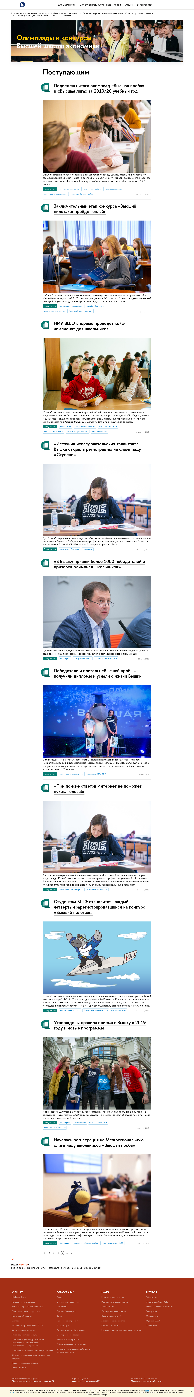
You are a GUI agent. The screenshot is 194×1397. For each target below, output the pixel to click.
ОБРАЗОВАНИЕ (65, 1292)
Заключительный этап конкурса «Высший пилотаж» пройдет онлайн (95, 208)
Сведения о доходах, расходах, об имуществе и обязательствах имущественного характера (28, 1342)
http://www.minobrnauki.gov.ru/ (25, 1378)
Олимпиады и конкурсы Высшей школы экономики (37, 16)
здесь (147, 1390)
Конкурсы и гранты (110, 1325)
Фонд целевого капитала (23, 1330)
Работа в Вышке (19, 1367)
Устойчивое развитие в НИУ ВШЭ (27, 1306)
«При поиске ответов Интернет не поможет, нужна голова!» (98, 788)
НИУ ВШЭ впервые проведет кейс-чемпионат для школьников (90, 326)
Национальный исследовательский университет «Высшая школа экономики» (44, 13)
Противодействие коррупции (25, 1334)
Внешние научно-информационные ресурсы (121, 1330)
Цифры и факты (19, 1297)
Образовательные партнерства (71, 1344)
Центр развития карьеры (68, 1334)
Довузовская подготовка (68, 1301)
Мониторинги (107, 1306)
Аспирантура (63, 1325)
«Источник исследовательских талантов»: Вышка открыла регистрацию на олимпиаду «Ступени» (97, 449)
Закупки (15, 1320)
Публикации (151, 1325)
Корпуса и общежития (22, 1316)
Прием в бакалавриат (67, 1311)
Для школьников (67, 4)
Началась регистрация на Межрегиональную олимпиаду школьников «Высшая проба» (99, 1142)
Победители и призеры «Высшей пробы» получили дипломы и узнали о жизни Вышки (98, 673)
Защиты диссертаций (111, 1316)
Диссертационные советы (113, 1311)
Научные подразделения (112, 1297)
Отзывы (129, 4)
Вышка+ (60, 1316)
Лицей (60, 1297)
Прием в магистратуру (67, 1320)
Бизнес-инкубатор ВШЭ (68, 1339)
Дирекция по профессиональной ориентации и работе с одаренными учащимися (117, 13)
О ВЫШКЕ (17, 1292)
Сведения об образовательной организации (32, 1350)
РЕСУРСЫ (151, 1292)
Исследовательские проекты (114, 1301)
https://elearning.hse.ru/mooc (144, 1378)
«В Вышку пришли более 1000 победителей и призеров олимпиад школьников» (99, 564)
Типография (151, 1311)
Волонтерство (145, 4)
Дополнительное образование (71, 1330)
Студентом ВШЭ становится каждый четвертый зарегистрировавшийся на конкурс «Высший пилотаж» (99, 906)
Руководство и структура (23, 1301)
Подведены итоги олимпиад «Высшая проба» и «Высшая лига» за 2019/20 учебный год (99, 88)
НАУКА (105, 1292)
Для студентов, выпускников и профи (100, 4)
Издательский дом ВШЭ (157, 1301)
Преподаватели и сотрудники (26, 1311)
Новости (68, 16)
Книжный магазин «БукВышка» (159, 1306)
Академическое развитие (113, 1320)
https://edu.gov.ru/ (80, 1378)
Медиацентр (152, 1316)
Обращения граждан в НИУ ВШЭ (27, 1325)
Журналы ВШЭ (153, 1320)
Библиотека (151, 1297)
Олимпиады (62, 1306)
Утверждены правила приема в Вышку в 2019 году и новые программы (100, 1025)
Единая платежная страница (25, 1363)
